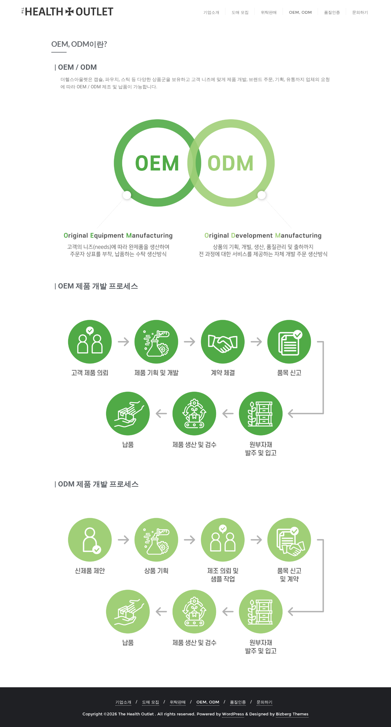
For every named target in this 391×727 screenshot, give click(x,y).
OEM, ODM (207, 701)
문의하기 (264, 701)
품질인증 (238, 701)
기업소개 (123, 701)
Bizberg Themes (292, 713)
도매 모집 (150, 701)
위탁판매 (178, 701)
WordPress (233, 713)
